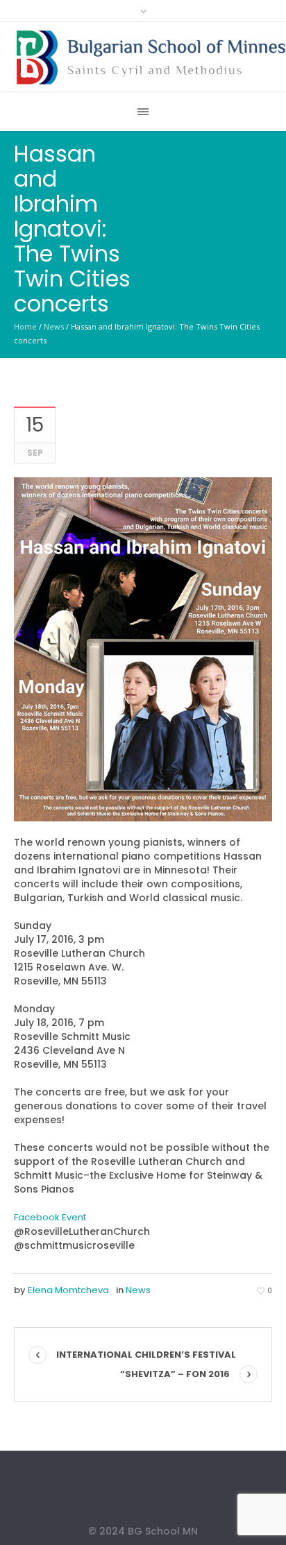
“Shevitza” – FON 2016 (175, 1374)
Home (25, 326)
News (54, 326)
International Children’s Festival (146, 1354)
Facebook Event (50, 1217)
